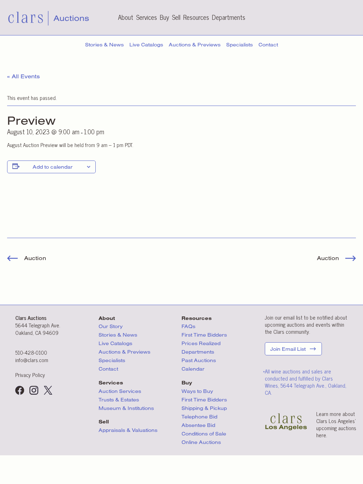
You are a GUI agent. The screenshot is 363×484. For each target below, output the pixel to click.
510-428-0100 (31, 352)
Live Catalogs (146, 44)
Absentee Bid (198, 425)
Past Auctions (199, 360)
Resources (196, 17)
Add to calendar (53, 167)
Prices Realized (201, 343)
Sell (176, 17)
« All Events (23, 76)
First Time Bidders (204, 335)
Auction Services (121, 391)
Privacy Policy (30, 374)
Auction (34, 257)
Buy (164, 17)
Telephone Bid (199, 416)
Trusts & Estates (119, 399)
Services (146, 17)
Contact (268, 44)
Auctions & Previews (194, 44)
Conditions (204, 433)
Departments (228, 17)
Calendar (193, 369)
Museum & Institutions (126, 408)
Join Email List (288, 349)
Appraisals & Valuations (128, 430)
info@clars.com (31, 359)
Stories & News (104, 44)
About (125, 17)
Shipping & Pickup (204, 408)
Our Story (111, 326)
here (321, 434)
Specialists (239, 44)
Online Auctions (201, 442)
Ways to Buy (197, 391)
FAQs (188, 326)
